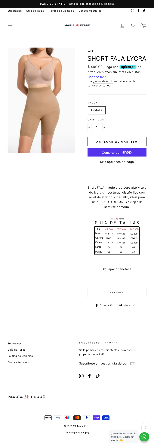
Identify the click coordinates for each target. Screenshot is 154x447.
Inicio (91, 51)
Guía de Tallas (35, 10)
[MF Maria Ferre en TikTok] (97, 376)
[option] (77, 4)
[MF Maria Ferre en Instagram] (81, 376)
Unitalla (96, 110)
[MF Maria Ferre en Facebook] (89, 376)
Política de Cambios (61, 10)
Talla (93, 102)
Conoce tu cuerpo (90, 10)
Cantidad (96, 119)
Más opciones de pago (117, 162)
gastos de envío (103, 81)
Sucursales (15, 10)
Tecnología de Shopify (76, 432)
